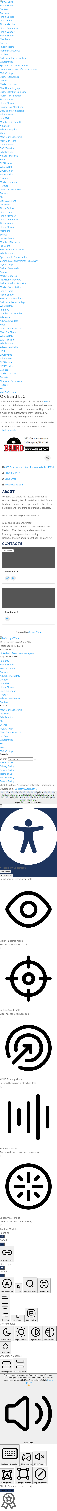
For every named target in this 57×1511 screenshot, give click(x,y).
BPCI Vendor (6, 174)
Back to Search (9, 430)
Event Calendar (8, 668)
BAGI (46, 401)
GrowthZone (35, 632)
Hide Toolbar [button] (6, 875)
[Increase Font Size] (2, 1236)
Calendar (4, 178)
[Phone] (7, 578)
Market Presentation (10, 95)
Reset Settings (7, 1490)
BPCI (2, 159)
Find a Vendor (7, 31)
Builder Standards (9, 76)
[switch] (1, 948)
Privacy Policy (7, 766)
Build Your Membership (12, 110)
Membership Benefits (11, 122)
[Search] (35, 759)
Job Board (5, 54)
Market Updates (8, 84)
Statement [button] (5, 871)
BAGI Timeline (7, 148)
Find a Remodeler (9, 28)
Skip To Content (8, 1486)
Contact (4, 679)
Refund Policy (7, 770)
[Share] (47, 458)
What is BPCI (6, 167)
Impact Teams (7, 46)
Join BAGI (4, 118)
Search (3, 758)
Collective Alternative (26, 788)
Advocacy (5, 125)
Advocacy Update (9, 129)
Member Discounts (10, 50)
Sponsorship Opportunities (14, 65)
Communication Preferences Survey (18, 69)
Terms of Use (7, 762)
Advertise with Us (9, 155)
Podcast (4, 193)
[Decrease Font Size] (2, 1244)
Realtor (4, 80)
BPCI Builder (6, 170)
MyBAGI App (6, 73)
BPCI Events (6, 163)
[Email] (13, 578)
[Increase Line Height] (2, 1268)
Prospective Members (11, 106)
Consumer (5, 13)
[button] (1, 806)
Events (3, 43)
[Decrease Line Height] (2, 1275)
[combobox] (28, 797)
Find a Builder (7, 16)
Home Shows (7, 35)
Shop (2, 197)
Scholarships (6, 61)
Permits (4, 185)
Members (5, 39)
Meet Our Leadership (11, 136)
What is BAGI (6, 114)
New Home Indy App (10, 88)
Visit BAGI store (8, 200)
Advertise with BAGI (10, 675)
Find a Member (8, 24)
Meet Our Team (8, 140)
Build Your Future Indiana (13, 58)
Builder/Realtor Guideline (13, 91)
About (3, 133)
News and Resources (11, 189)
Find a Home (6, 20)
